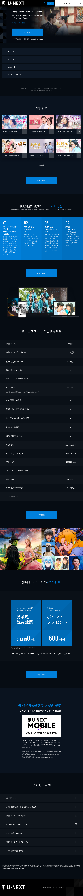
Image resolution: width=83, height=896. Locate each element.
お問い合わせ (61, 887)
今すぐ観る (68, 3)
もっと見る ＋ (41, 165)
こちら (41, 39)
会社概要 (49, 887)
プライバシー (54, 887)
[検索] (44, 3)
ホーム (44, 887)
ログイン (50, 3)
